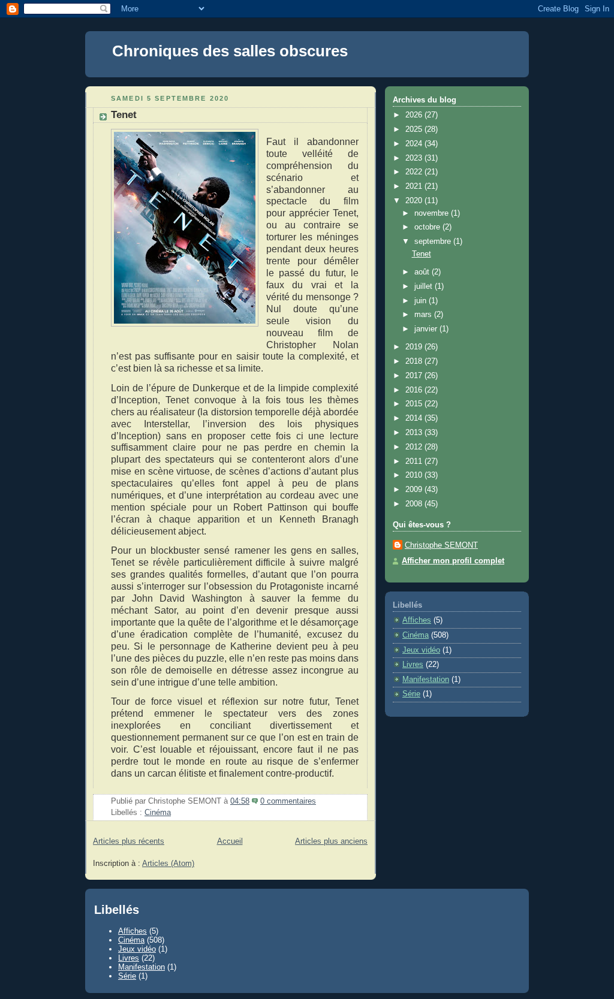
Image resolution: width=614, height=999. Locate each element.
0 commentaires (288, 801)
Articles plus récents (128, 841)
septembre (433, 241)
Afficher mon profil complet (453, 561)
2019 (415, 347)
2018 (415, 361)
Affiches (416, 620)
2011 (415, 461)
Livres (412, 664)
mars (424, 314)
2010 (415, 475)
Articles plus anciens (331, 841)
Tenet (124, 114)
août (423, 272)
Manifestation (425, 679)
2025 (415, 129)
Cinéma (158, 812)
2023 (415, 158)
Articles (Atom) (168, 863)
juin (421, 301)
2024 (415, 144)
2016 (415, 390)
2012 (415, 447)
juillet (424, 286)
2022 (415, 172)
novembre (432, 213)
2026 (415, 115)
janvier (427, 329)
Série (411, 694)
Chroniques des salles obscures (230, 51)
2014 (415, 418)
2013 (415, 432)
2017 (415, 376)
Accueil (230, 841)
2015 (415, 404)
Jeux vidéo (421, 650)
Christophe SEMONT (441, 545)
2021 (415, 186)
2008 (415, 504)
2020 (415, 201)
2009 (415, 489)
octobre (428, 227)
